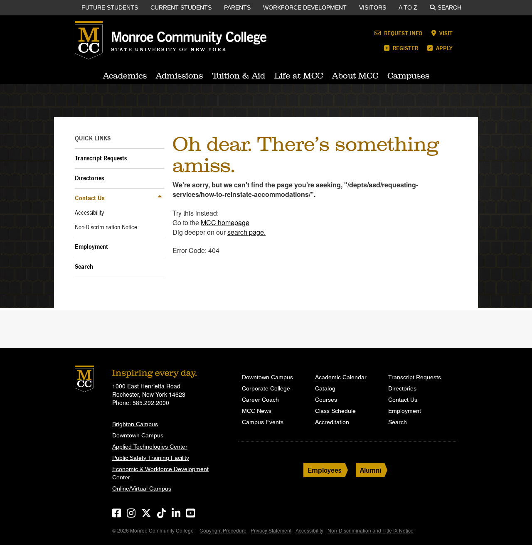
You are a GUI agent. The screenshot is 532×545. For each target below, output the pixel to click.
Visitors (372, 7)
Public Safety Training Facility (150, 457)
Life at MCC (298, 76)
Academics (125, 76)
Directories (89, 178)
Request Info (402, 33)
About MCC (355, 76)
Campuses (408, 76)
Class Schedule (335, 411)
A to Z (408, 7)
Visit (445, 33)
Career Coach (260, 399)
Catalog (325, 388)
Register (404, 48)
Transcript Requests (101, 158)
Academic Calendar (341, 377)
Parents (237, 7)
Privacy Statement (271, 530)
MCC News (256, 411)
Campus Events (262, 422)
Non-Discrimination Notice (106, 227)
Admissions (179, 76)
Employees (325, 470)
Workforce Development (305, 7)
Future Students (109, 7)
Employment (91, 246)
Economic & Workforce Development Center (160, 473)
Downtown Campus (137, 435)
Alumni (370, 470)
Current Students (181, 7)
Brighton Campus (135, 424)
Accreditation (332, 422)
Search (449, 7)
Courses (326, 399)
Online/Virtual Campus (141, 488)
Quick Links (93, 138)
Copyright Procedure (223, 530)
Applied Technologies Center (149, 446)
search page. (246, 232)
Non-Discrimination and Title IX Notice (371, 530)
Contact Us (89, 198)
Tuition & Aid (238, 76)
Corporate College (266, 388)
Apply (443, 48)
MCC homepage (225, 222)
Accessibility (89, 212)
